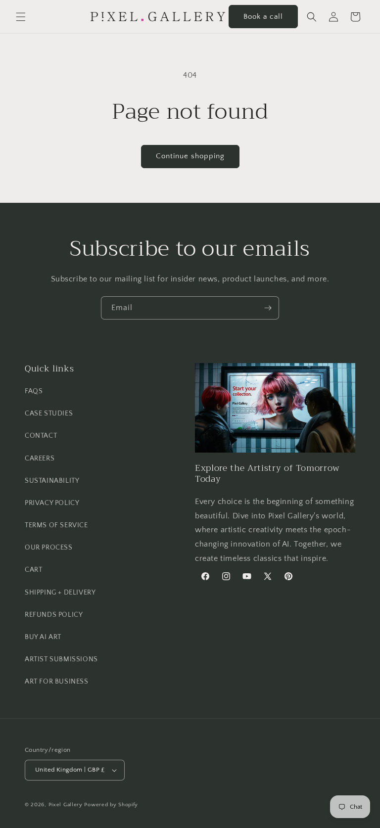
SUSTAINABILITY (52, 481)
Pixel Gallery (65, 805)
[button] (21, 17)
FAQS (34, 391)
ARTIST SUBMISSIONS (61, 659)
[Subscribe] (268, 308)
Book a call (263, 16)
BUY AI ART (43, 637)
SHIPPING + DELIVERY (60, 593)
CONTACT (41, 436)
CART (33, 570)
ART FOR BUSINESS (57, 682)
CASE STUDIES (49, 413)
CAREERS (39, 458)
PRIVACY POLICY (52, 503)
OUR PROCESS (49, 548)
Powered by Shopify (111, 805)
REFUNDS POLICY (54, 615)
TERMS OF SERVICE (56, 525)
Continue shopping (190, 156)
